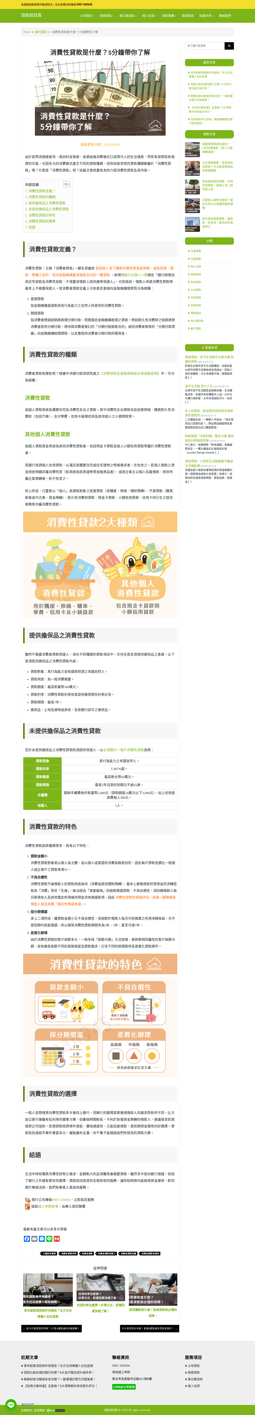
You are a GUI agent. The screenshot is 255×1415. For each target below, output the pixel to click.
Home (26, 31)
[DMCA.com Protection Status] (55, 1410)
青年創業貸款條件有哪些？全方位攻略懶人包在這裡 (58, 1366)
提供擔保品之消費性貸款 (47, 203)
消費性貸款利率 (69, 1253)
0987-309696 (84, 4)
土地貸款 (86, 16)
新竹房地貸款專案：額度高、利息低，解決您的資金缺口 (217, 222)
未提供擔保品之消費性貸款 (49, 209)
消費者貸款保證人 (106, 1253)
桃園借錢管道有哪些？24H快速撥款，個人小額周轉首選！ (217, 148)
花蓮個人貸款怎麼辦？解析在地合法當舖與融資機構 (217, 204)
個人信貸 (148, 16)
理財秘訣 (196, 312)
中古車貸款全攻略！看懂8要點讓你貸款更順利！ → (149, 1328)
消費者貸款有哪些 (150, 1253)
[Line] (11, 1404)
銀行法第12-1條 (135, 275)
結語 (32, 227)
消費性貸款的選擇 (42, 221)
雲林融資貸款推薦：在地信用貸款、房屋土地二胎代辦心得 (217, 185)
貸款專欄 (168, 16)
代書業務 (196, 251)
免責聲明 (26, 1410)
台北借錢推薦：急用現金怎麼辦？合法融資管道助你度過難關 (217, 166)
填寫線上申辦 (121, 1372)
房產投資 (211, 347)
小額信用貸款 (49, 1253)
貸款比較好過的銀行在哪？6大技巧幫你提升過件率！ (59, 1372)
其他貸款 (196, 281)
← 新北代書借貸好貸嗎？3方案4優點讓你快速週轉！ (51, 1328)
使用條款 (39, 1410)
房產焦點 (196, 305)
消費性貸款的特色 (42, 215)
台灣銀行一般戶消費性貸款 (123, 750)
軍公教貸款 (126, 16)
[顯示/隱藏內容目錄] (64, 184)
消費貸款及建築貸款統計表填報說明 (130, 373)
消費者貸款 (87, 1253)
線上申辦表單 (48, 1206)
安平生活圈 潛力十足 (199, 386)
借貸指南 (188, 16)
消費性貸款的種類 (42, 197)
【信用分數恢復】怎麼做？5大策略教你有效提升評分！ (61, 1386)
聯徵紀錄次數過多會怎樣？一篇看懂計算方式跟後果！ (60, 1379)
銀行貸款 (41, 32)
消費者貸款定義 (128, 1253)
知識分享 (205, 16)
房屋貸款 (106, 16)
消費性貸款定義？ (42, 191)
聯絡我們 (225, 16)
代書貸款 (196, 258)
